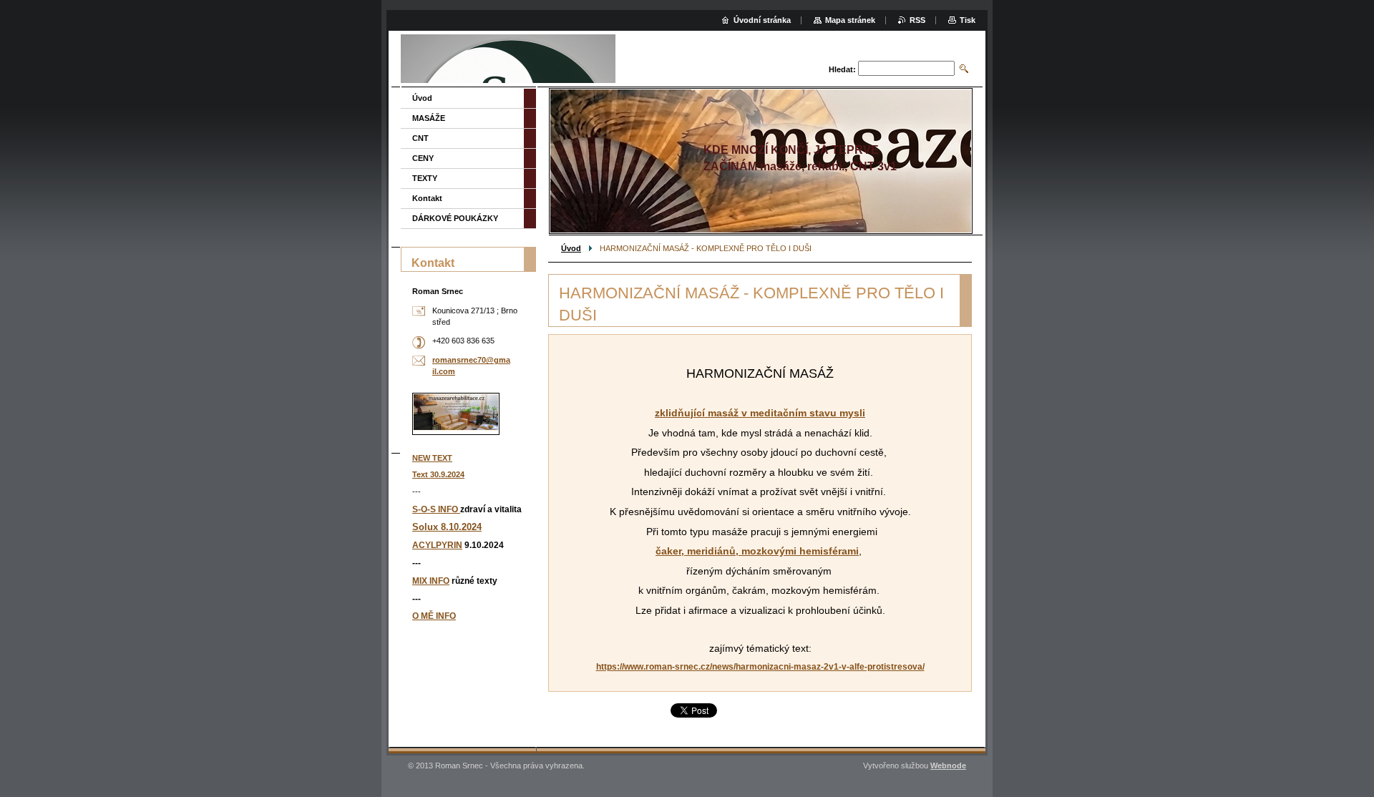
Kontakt (427, 198)
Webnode (948, 765)
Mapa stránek (850, 20)
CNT (420, 138)
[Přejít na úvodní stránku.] (508, 60)
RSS (917, 20)
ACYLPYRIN (437, 545)
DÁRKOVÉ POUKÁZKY (455, 218)
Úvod (571, 248)
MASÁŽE (428, 118)
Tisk (967, 20)
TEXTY (424, 178)
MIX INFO (430, 581)
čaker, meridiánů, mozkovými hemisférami (757, 551)
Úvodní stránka (762, 20)
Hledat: (842, 69)
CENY (423, 158)
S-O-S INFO (436, 509)
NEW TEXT (432, 458)
